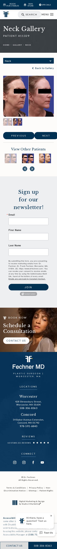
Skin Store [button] (31, 5)
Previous (18, 135)
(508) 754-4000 (36, 534)
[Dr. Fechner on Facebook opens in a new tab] (33, 462)
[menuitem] (15, 462)
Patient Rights (46, 490)
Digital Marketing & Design (32, 502)
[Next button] (32, 168)
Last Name (15, 245)
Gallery (17, 45)
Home (6, 45)
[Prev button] (24, 168)
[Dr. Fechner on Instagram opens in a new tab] (15, 462)
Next (46, 135)
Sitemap (33, 490)
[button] (52, 14)
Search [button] (31, 14)
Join (28, 287)
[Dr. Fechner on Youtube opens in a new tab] (42, 462)
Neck (28, 45)
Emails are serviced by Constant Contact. (27, 278)
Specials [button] (46, 5)
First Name (15, 230)
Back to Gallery (44, 68)
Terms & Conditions (16, 488)
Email (12, 215)
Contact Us (16, 340)
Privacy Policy (36, 488)
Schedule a (19, 328)
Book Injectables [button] (12, 5)
